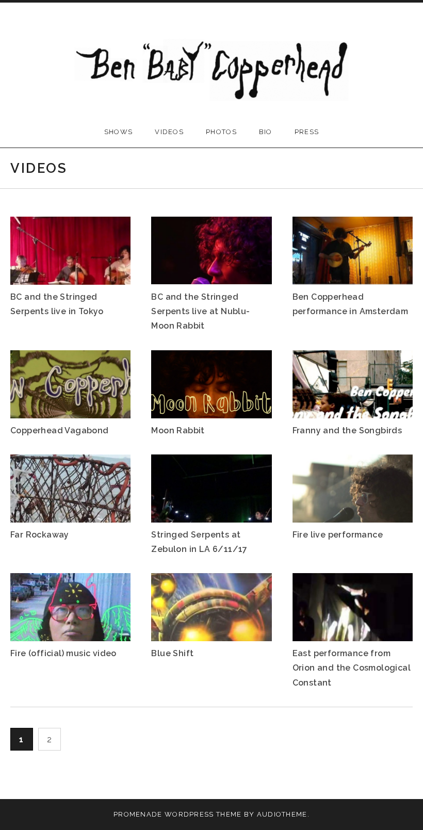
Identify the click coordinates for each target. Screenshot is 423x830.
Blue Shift (172, 653)
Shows (118, 132)
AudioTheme (282, 814)
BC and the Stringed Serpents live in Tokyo (57, 304)
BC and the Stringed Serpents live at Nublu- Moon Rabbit (200, 311)
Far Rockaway (39, 535)
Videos (169, 132)
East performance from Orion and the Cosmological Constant (351, 668)
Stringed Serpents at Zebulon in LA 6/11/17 (199, 542)
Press (307, 132)
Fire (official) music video (63, 653)
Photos (221, 132)
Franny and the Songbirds (347, 430)
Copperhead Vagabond (59, 430)
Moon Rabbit (177, 430)
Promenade (137, 814)
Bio (265, 132)
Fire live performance (337, 535)
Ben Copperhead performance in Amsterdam (350, 304)
